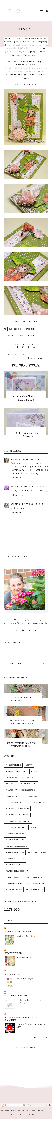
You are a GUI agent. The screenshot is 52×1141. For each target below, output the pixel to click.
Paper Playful (12, 974)
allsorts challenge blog (19, 932)
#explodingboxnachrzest (17, 815)
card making (15, 329)
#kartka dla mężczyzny (16, 846)
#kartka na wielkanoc (16, 858)
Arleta (14, 504)
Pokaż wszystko (41, 1038)
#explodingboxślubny (16, 827)
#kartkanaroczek (14, 890)
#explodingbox (37, 802)
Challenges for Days (16, 996)
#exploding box (32, 796)
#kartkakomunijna (14, 883)
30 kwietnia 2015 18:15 (31, 504)
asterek (15, 487)
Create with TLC (14, 953)
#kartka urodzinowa (15, 865)
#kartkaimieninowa (33, 877)
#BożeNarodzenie (13, 765)
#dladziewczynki (28, 784)
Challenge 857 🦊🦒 (26, 936)
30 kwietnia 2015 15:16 (33, 487)
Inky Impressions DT (29, 335)
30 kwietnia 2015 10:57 (30, 459)
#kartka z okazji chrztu (17, 871)
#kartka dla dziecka (15, 834)
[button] (35, 6)
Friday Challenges (25, 978)
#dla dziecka (11, 777)
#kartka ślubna (13, 877)
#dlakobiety (11, 790)
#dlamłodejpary (13, 796)
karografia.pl (33, 1114)
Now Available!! (24, 957)
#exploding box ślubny (16, 802)
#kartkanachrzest (36, 883)
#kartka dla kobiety (15, 840)
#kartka (34, 827)
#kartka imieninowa (15, 852)
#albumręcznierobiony (16, 771)
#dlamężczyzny (28, 790)
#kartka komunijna (37, 852)
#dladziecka (11, 784)
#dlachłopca (27, 777)
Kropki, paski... (36, 358)
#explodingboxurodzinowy (18, 821)
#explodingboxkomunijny (17, 809)
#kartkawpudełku (34, 890)
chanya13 (10, 335)
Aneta (14, 459)
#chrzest (35, 771)
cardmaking (32, 329)
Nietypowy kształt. (18, 354)
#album (28, 765)
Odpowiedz (17, 477)
